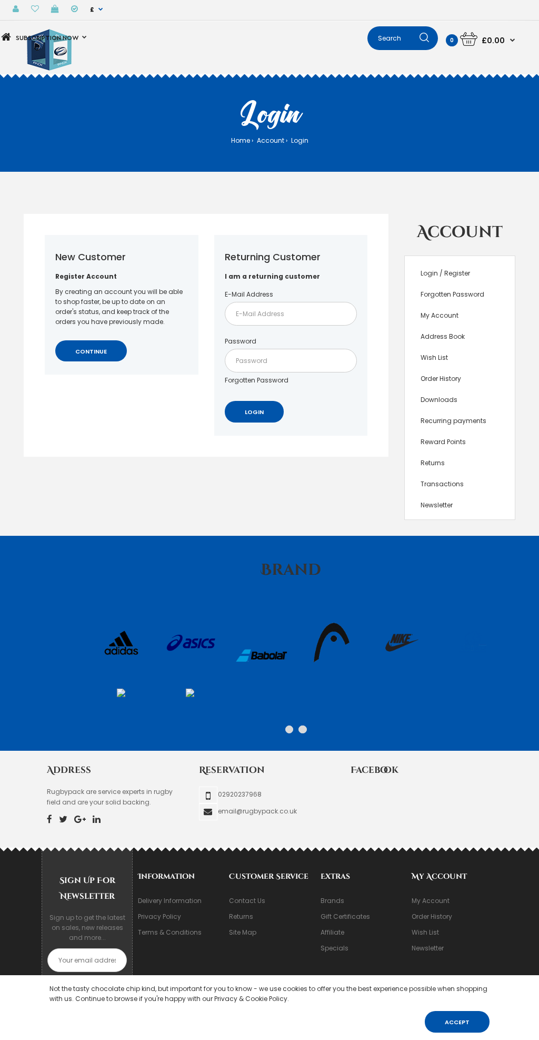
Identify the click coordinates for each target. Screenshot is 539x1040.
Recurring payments (453, 420)
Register (457, 273)
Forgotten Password (256, 380)
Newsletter (437, 505)
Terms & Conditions (170, 932)
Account (269, 140)
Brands (332, 900)
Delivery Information (170, 900)
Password (240, 341)
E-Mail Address (249, 294)
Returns (433, 462)
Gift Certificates (345, 916)
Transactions (442, 483)
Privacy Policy (159, 916)
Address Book (443, 336)
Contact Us (247, 900)
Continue (91, 351)
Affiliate (332, 932)
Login (299, 140)
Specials (334, 948)
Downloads (439, 399)
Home (240, 140)
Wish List (434, 357)
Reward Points (443, 441)
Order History (441, 378)
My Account (439, 315)
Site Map (242, 932)
